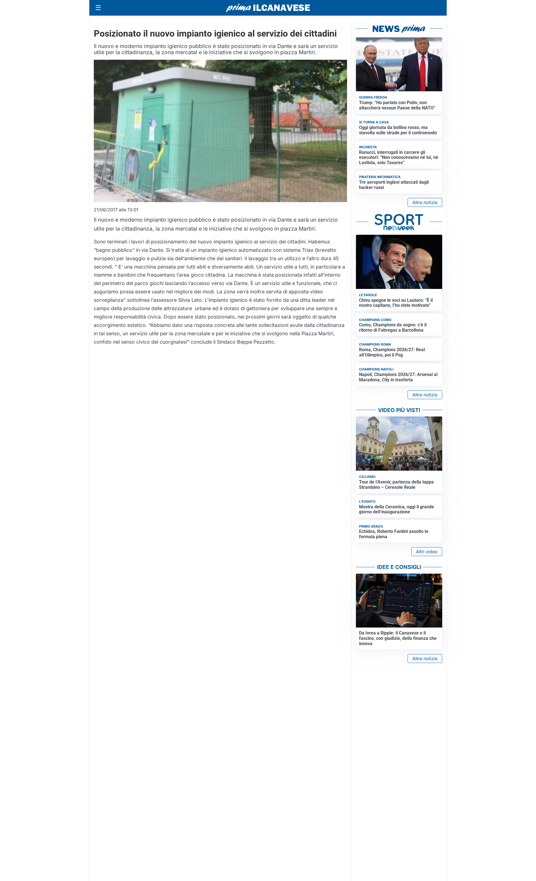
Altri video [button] (426, 551)
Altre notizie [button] (424, 202)
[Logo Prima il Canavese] (268, 8)
